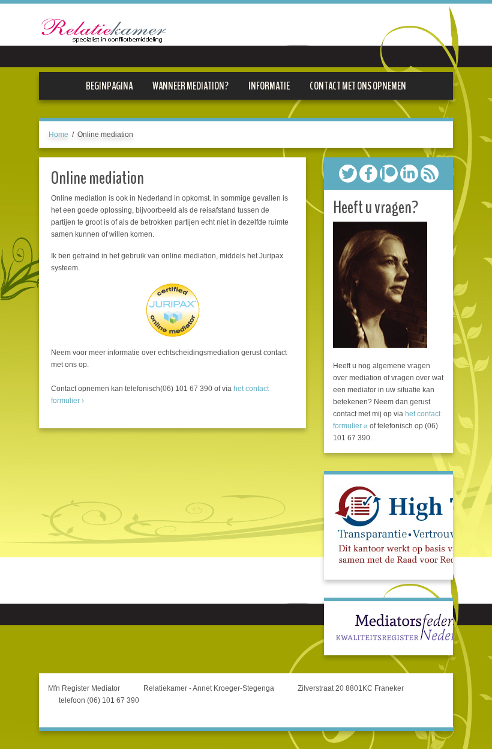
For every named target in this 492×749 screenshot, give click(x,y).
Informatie (269, 86)
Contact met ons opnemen (358, 86)
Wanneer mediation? (190, 86)
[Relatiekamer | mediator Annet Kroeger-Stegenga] (103, 37)
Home (58, 134)
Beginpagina (109, 86)
